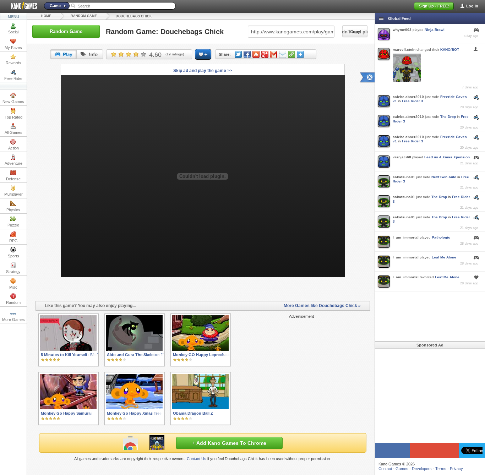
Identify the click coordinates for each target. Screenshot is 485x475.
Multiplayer (13, 194)
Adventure (13, 163)
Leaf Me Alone (444, 257)
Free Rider (13, 78)
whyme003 (402, 30)
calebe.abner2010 (408, 97)
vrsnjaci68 (402, 157)
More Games (13, 319)
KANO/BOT (449, 49)
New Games (13, 101)
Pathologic (441, 237)
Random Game (84, 16)
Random (13, 302)
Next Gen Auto (443, 177)
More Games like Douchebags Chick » (322, 305)
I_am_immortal (406, 237)
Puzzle (13, 225)
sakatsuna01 (404, 177)
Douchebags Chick (134, 16)
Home (46, 16)
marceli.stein (404, 49)
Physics (13, 210)
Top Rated (13, 117)
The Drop (448, 117)
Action (13, 148)
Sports (13, 256)
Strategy (13, 271)
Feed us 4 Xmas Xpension (447, 157)
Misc (13, 287)
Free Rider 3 (412, 101)
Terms (440, 468)
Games (402, 468)
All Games (13, 132)
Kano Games (21, 6)
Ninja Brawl (435, 30)
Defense (13, 179)
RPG (13, 241)
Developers (422, 468)
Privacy (456, 468)
